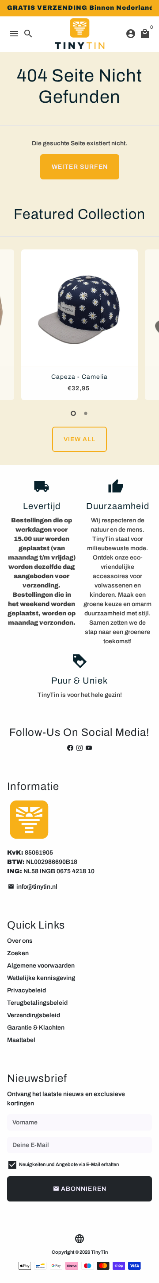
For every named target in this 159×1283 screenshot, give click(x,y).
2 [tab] (86, 413)
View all (79, 439)
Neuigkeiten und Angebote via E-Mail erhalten (69, 1164)
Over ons (20, 940)
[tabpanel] (79, 324)
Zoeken (18, 953)
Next (144, 323)
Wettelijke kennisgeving (41, 978)
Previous (15, 323)
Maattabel (21, 1040)
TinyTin (99, 1252)
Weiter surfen (80, 166)
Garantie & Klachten (35, 1027)
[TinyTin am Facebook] (70, 748)
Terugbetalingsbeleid (37, 1002)
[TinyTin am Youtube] (89, 748)
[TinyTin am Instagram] (79, 748)
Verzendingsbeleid (33, 1015)
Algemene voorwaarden (41, 965)
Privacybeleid (26, 990)
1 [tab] (73, 413)
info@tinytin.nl (32, 886)
